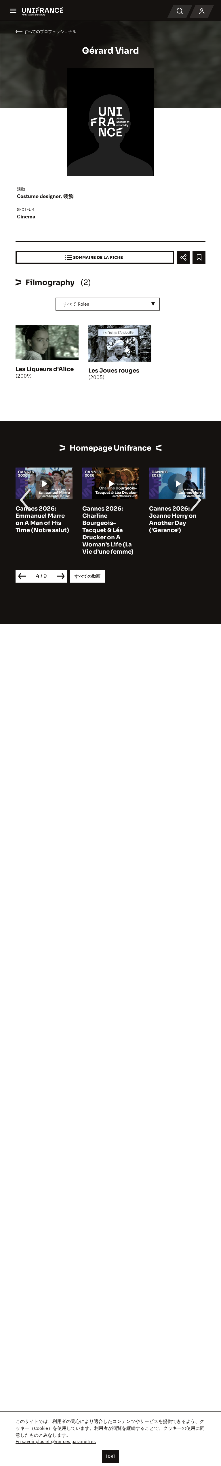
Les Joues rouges (113, 370)
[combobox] (108, 304)
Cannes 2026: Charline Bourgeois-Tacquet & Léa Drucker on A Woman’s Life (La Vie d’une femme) (108, 530)
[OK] (110, 1456)
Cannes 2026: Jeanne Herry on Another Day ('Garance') (173, 519)
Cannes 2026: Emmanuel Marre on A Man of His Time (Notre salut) (42, 519)
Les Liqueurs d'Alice (45, 369)
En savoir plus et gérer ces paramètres (56, 1441)
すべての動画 (87, 576)
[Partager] (183, 257)
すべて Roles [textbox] (76, 304)
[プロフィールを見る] (201, 11)
